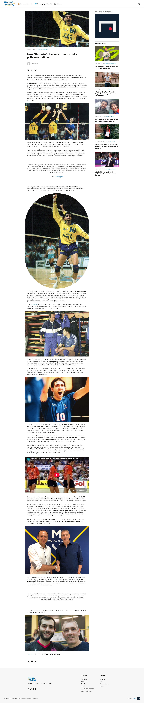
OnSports (134, 698)
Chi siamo (102, 679)
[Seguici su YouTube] (35, 688)
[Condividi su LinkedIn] (35, 70)
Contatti (102, 681)
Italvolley (83, 684)
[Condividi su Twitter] (32, 70)
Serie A (83, 686)
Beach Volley (84, 681)
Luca (30, 654)
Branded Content (104, 684)
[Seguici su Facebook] (28, 688)
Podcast (58, 4)
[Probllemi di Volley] (9, 4)
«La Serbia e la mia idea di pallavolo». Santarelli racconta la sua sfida (106, 173)
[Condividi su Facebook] (28, 70)
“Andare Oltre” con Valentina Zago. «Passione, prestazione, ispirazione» (105, 93)
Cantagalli (59, 176)
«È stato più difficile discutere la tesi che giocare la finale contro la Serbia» (106, 146)
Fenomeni (35, 304)
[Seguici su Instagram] (33, 688)
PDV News (84, 679)
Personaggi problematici (44, 4)
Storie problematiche (26, 4)
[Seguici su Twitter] (31, 688)
